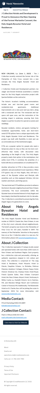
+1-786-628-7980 (17, 359)
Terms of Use (8, 370)
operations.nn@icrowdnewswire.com (16, 355)
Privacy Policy (9, 366)
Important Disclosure (11, 374)
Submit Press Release (20, 10)
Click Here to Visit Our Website (16, 322)
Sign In (6, 10)
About (6, 347)
